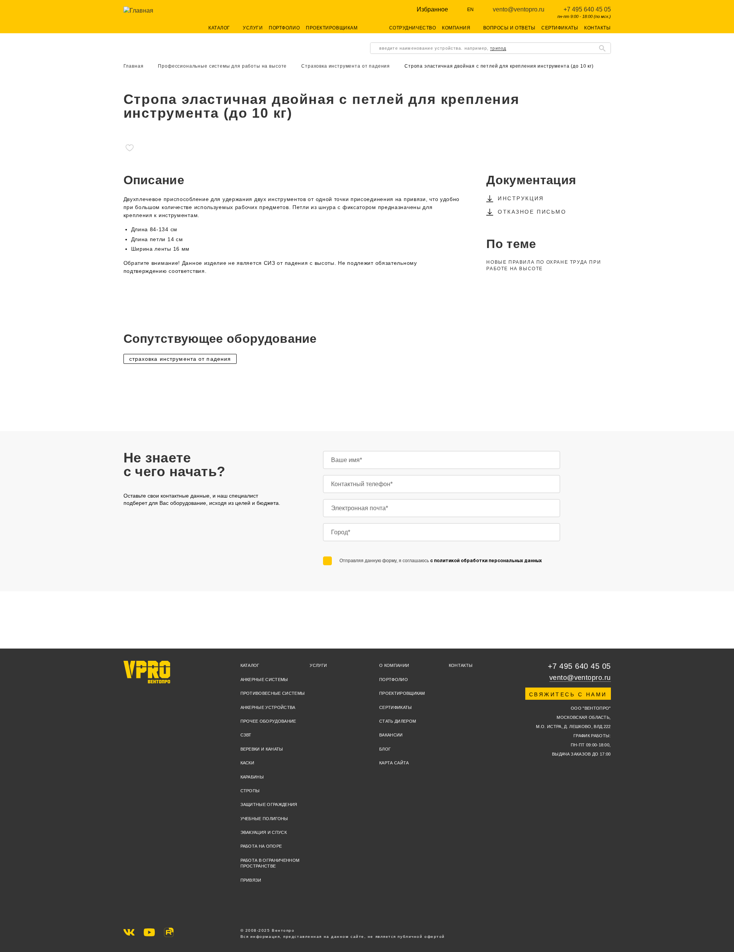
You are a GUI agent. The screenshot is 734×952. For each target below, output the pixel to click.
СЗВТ (246, 735)
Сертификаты (559, 28)
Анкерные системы (264, 679)
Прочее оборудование (268, 721)
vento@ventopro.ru (518, 9)
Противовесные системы (272, 693)
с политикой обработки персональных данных (486, 561)
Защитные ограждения (268, 804)
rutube (169, 932)
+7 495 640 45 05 (587, 9)
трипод (498, 48)
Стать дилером (397, 721)
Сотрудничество (412, 28)
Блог (385, 749)
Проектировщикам (331, 28)
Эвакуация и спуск (263, 832)
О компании (394, 665)
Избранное (432, 9)
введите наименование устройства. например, (443, 48)
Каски (247, 763)
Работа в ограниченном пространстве (270, 863)
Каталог (250, 665)
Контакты (597, 28)
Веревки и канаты (261, 749)
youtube (149, 932)
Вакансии (391, 735)
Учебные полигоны (264, 818)
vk (129, 932)
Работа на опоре (261, 846)
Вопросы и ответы (509, 28)
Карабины (252, 777)
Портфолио (284, 28)
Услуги (253, 28)
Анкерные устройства (268, 707)
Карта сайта (394, 763)
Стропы (250, 790)
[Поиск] (602, 48)
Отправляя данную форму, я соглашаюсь (440, 560)
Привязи (250, 880)
